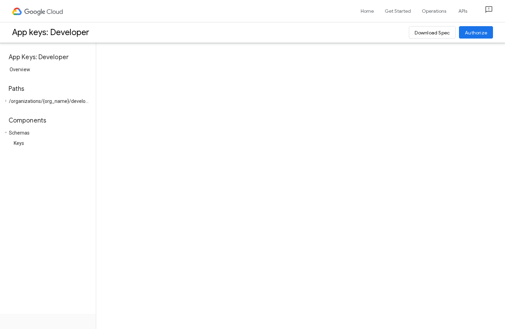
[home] (38, 11)
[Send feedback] (483, 11)
